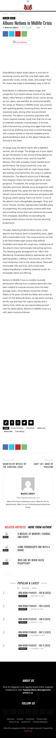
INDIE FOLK (41, 428)
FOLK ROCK (30, 428)
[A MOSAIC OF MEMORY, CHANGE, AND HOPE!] (9, 535)
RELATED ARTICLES (15, 526)
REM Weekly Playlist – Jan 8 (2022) (34, 619)
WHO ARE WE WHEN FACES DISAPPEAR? (31, 561)
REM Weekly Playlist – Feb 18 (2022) (34, 592)
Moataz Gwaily (11, 28)
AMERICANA (8, 431)
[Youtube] (50, 711)
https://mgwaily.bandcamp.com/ (28, 498)
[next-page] (8, 573)
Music (22, 14)
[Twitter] (11, 34)
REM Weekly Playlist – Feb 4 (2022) (34, 606)
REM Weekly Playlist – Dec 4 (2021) (34, 645)
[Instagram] (28, 511)
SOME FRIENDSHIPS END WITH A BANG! (34, 548)
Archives (25, 588)
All (18, 588)
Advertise (10, 719)
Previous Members (40, 722)
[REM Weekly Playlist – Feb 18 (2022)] (4, 592)
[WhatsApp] (24, 34)
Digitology (28, 731)
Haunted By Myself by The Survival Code (14, 465)
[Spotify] (28, 711)
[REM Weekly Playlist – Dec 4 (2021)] (4, 645)
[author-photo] (28, 490)
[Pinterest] (18, 34)
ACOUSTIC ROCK (17, 428)
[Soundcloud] (20, 711)
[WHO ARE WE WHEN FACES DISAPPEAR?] (9, 561)
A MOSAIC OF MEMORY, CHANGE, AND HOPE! (34, 535)
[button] (4, 7)
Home (5, 14)
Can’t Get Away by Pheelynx (43, 465)
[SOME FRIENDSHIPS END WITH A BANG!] (9, 548)
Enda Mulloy (19, 431)
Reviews (13, 14)
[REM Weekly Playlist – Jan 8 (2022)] (4, 619)
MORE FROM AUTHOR (39, 526)
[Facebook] (5, 34)
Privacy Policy (42, 719)
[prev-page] (4, 573)
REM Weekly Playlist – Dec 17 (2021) (34, 632)
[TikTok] (35, 711)
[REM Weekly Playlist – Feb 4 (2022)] (4, 606)
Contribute (30, 719)
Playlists (22, 596)
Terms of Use (14, 722)
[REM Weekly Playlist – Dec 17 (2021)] (4, 632)
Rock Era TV (26, 722)
